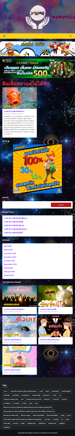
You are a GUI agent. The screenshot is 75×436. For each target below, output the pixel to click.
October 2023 (9, 261)
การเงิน (41, 391)
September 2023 (10, 264)
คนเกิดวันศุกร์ (15, 395)
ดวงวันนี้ (24, 403)
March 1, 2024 (44, 342)
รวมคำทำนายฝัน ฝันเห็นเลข (14, 225)
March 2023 (8, 268)
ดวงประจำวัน (56, 399)
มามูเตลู (62, 415)
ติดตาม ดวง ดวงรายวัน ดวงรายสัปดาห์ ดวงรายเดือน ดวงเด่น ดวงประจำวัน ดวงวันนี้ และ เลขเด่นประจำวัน (28, 407)
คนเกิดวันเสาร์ (46, 395)
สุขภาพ (69, 415)
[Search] (70, 36)
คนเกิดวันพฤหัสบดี (66, 391)
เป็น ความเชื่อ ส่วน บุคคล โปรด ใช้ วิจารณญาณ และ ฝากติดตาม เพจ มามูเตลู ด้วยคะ (23, 419)
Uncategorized (8, 106)
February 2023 (9, 272)
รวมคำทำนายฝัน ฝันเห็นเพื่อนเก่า (16, 218)
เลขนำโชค (15, 423)
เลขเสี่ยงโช (61, 423)
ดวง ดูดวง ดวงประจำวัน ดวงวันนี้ (33, 399)
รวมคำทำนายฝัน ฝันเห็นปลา (14, 111)
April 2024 (8, 246)
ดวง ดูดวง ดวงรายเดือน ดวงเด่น (11, 399)
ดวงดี (22, 399)
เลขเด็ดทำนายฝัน (31, 423)
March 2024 (8, 250)
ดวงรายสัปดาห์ (7, 403)
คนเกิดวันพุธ (7, 395)
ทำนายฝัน (16, 106)
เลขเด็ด (23, 423)
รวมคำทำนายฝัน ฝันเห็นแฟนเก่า (15, 229)
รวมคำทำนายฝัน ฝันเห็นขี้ (13, 233)
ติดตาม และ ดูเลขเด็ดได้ (38, 415)
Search (5, 197)
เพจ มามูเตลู (47, 419)
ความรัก (54, 395)
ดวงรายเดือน (16, 403)
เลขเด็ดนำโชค (41, 423)
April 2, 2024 (8, 311)
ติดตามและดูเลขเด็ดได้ (52, 415)
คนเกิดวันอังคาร (25, 395)
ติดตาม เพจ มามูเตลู (25, 415)
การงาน (5, 391)
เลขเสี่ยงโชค (7, 427)
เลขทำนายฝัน (7, 423)
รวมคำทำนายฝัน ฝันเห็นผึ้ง (13, 222)
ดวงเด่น (31, 403)
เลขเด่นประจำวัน (52, 423)
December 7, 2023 (9, 114)
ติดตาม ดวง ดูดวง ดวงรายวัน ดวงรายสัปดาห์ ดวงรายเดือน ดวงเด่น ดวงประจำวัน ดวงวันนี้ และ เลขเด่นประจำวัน (29, 411)
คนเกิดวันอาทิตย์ (36, 395)
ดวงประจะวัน (47, 399)
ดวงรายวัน (64, 399)
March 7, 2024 (8, 342)
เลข (62, 419)
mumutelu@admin (19, 114)
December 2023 (10, 253)
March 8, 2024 (44, 311)
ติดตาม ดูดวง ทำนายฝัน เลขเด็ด (11, 415)
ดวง (60, 395)
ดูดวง (36, 403)
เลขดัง (67, 419)
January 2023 (9, 275)
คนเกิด (47, 391)
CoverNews (44, 433)
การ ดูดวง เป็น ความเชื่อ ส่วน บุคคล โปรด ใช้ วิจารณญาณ (23, 391)
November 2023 (10, 257)
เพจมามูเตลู (55, 419)
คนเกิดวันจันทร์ (55, 391)
